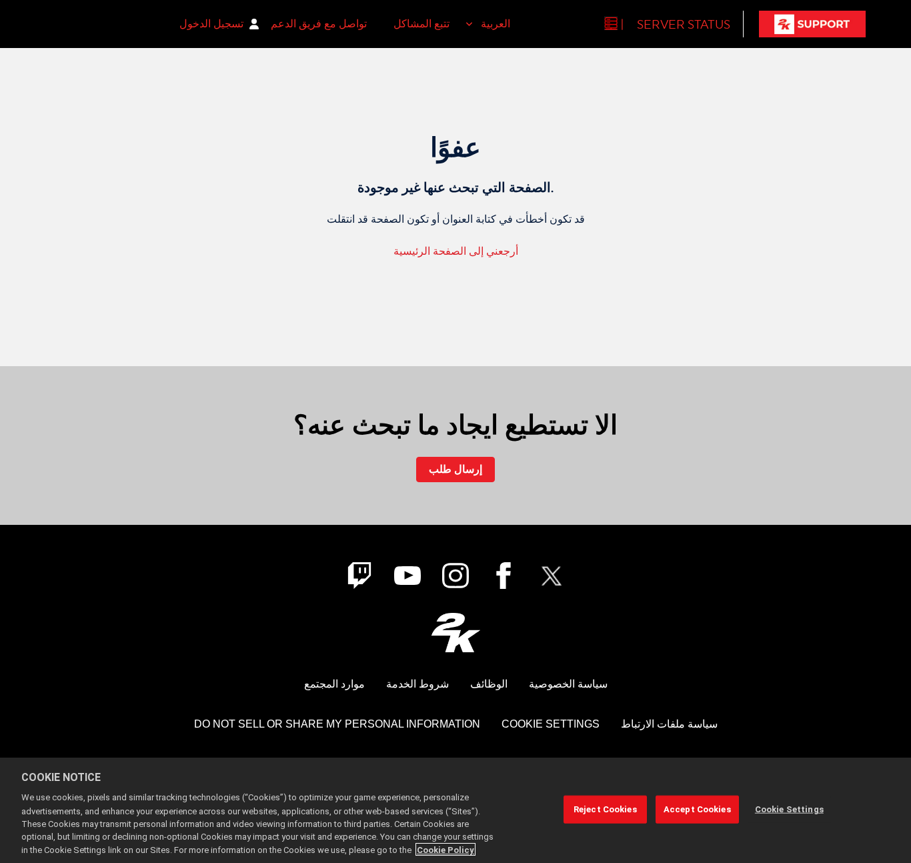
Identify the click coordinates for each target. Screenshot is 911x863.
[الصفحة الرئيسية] (812, 24)
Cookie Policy (445, 849)
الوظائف (489, 684)
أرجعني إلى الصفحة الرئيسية (455, 251)
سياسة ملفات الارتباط (669, 724)
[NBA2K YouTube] (407, 575)
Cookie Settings (551, 724)
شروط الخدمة (417, 684)
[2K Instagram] (455, 575)
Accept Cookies (697, 809)
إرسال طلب (455, 469)
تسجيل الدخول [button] (211, 23)
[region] (455, 810)
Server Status (683, 24)
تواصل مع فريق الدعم (319, 23)
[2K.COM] (456, 632)
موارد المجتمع (334, 684)
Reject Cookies (605, 809)
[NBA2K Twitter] (551, 575)
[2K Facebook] (503, 575)
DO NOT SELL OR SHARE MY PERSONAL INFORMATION (337, 724)
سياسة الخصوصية (568, 684)
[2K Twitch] (359, 575)
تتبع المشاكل (421, 23)
